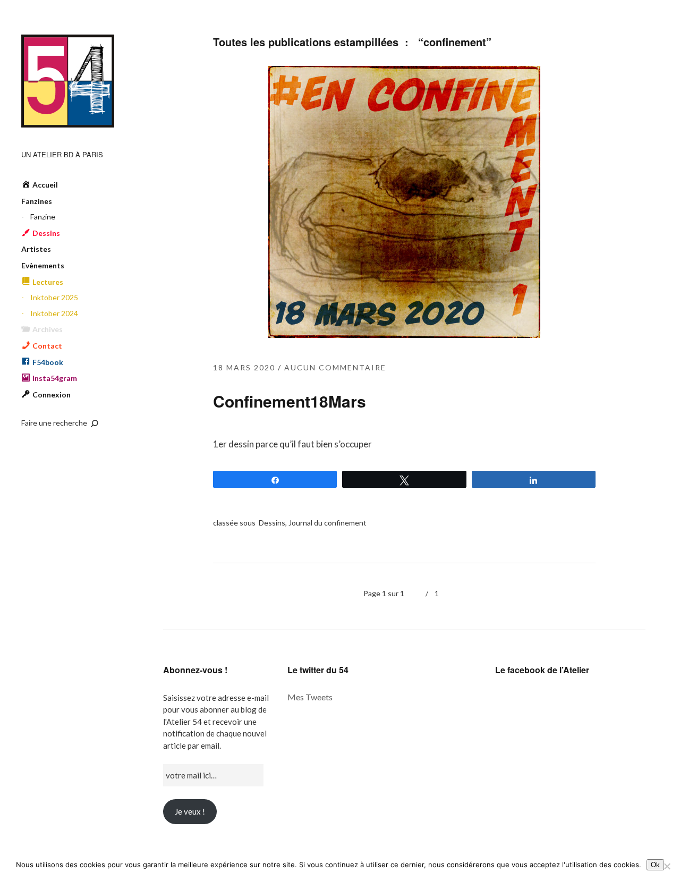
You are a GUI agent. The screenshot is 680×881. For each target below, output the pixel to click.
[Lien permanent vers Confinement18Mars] (404, 334)
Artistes (36, 248)
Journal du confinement (327, 522)
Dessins (272, 522)
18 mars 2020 (244, 367)
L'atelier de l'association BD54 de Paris (67, 81)
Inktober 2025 (54, 297)
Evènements (42, 265)
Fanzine (42, 216)
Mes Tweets (310, 697)
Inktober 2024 (54, 313)
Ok (655, 865)
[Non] (666, 866)
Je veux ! (190, 811)
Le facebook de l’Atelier (542, 670)
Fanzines (36, 201)
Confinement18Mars (289, 400)
